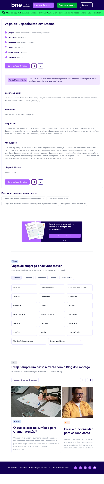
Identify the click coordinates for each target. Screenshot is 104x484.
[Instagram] (85, 467)
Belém (71, 305)
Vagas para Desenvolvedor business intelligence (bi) (24, 198)
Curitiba (16, 288)
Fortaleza (72, 314)
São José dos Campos (23, 341)
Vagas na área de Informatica (74, 204)
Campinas (45, 297)
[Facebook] (80, 467)
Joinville (17, 297)
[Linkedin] (75, 467)
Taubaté (44, 323)
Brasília (16, 332)
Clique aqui (58, 13)
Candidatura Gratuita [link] (17, 66)
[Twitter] (89, 467)
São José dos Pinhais (77, 288)
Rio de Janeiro (47, 314)
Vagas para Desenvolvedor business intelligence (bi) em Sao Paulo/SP (31, 204)
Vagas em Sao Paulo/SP (59, 198)
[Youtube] (94, 467)
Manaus (16, 323)
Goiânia (44, 305)
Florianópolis (74, 332)
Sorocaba (72, 323)
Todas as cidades (57, 341)
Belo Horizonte (47, 288)
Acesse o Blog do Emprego (25, 380)
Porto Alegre (19, 314)
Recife (43, 332)
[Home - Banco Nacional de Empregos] (21, 5)
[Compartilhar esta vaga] (34, 65)
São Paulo (72, 297)
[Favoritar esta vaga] (40, 65)
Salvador (17, 305)
